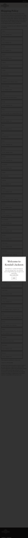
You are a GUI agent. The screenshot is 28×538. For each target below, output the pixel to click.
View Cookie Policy (14, 275)
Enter (14, 278)
